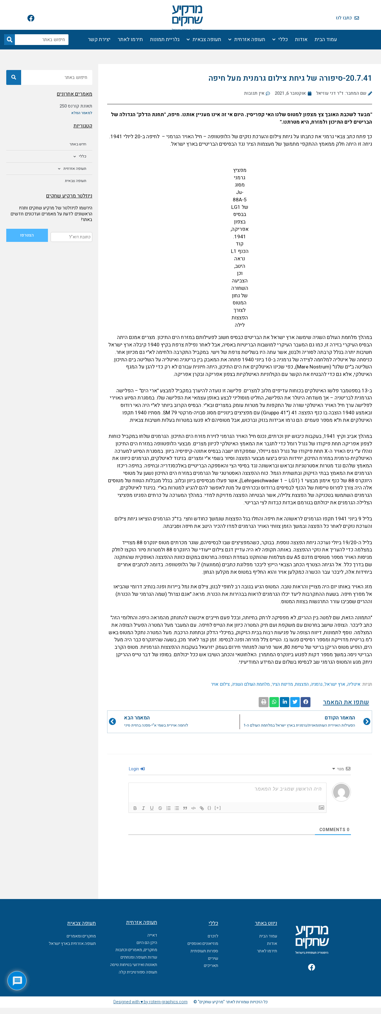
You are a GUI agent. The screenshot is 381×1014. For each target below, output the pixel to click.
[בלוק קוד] (193, 808)
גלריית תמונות (164, 39)
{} (209, 807)
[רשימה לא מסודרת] (177, 808)
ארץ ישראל (334, 684)
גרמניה (316, 684)
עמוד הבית (326, 39)
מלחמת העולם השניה (251, 684)
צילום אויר (220, 684)
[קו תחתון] (152, 808)
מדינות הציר (282, 684)
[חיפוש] (9, 39)
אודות (301, 39)
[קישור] (202, 808)
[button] (305, 702)
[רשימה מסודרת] (168, 808)
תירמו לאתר (130, 39)
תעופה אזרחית (249, 39)
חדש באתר (78, 144)
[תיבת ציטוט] (185, 808)
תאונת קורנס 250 (76, 106)
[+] (218, 807)
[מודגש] (135, 808)
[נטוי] (143, 808)
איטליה (353, 684)
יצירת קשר (99, 39)
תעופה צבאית (207, 39)
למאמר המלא (81, 113)
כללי (283, 39)
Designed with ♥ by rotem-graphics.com (150, 1002)
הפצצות (302, 684)
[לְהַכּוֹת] (160, 808)
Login (134, 769)
